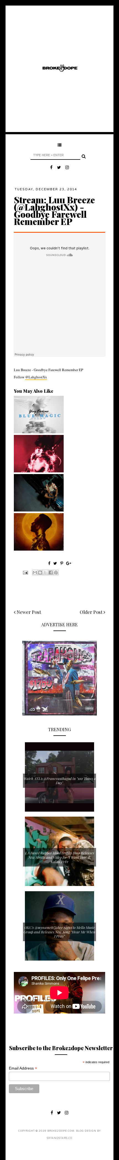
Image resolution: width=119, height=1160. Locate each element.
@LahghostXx (36, 376)
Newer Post (28, 612)
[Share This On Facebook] (49, 563)
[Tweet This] (56, 563)
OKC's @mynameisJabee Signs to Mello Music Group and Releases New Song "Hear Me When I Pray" (59, 931)
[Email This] (35, 572)
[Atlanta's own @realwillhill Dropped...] (39, 510)
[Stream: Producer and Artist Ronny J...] (39, 470)
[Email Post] (25, 571)
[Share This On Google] (68, 563)
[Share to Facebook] (50, 572)
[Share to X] (45, 572)
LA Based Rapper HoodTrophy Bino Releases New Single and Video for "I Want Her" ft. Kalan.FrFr (59, 857)
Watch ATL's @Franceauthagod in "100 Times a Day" (60, 780)
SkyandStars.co (59, 1138)
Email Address (23, 1068)
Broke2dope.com (60, 1131)
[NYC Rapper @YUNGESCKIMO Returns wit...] (39, 431)
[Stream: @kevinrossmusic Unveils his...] (39, 549)
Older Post (92, 612)
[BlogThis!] (40, 572)
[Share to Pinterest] (56, 572)
